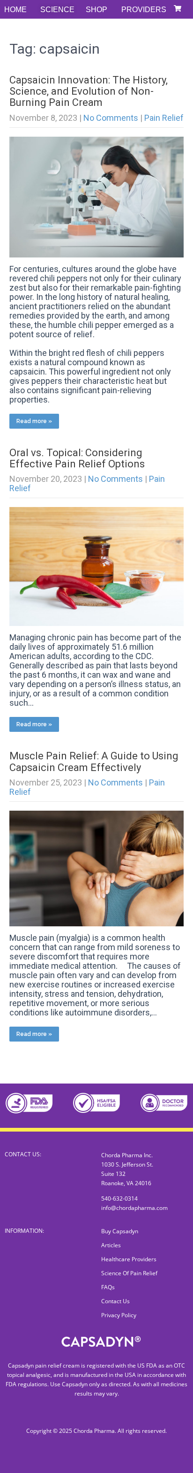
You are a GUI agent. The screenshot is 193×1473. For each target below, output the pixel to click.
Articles (111, 1245)
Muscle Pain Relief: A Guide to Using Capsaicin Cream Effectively (93, 761)
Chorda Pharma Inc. (127, 1155)
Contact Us (115, 1301)
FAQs (108, 1287)
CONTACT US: (23, 1154)
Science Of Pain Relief (129, 1273)
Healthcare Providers (128, 1259)
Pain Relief (164, 118)
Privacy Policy (118, 1315)
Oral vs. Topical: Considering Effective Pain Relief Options (77, 458)
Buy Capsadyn (119, 1231)
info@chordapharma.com (134, 1208)
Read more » (34, 421)
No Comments (110, 118)
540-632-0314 (119, 1198)
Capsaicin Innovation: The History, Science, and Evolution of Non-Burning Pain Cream (88, 91)
